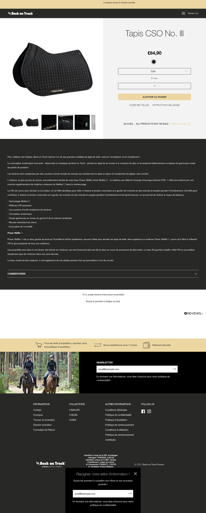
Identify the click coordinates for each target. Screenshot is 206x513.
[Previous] (4, 69)
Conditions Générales (116, 410)
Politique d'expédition (116, 420)
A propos (38, 415)
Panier (193, 13)
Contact (37, 410)
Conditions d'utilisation (116, 430)
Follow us (147, 404)
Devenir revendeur (42, 425)
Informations (41, 404)
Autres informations (118, 404)
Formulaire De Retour (44, 430)
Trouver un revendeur (44, 420)
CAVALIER (74, 410)
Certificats (110, 439)
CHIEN (72, 420)
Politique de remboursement (119, 425)
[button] (103, 301)
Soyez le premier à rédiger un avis (103, 301)
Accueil (128, 123)
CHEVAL (73, 415)
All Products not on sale (152, 123)
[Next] (99, 69)
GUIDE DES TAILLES (139, 105)
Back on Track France (153, 464)
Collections (77, 404)
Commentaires (16, 273)
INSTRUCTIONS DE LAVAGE (166, 105)
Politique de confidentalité (118, 415)
